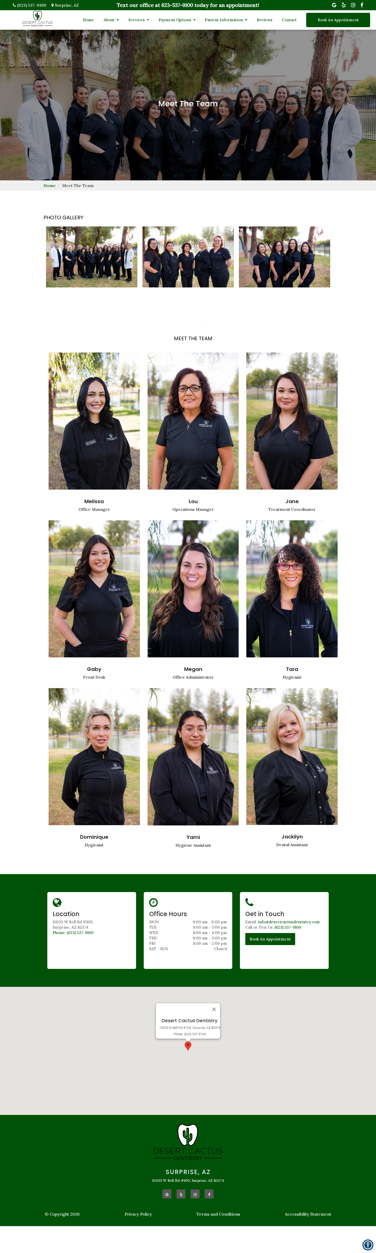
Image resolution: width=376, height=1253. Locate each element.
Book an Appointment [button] (338, 19)
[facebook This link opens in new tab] (209, 1193)
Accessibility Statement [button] (308, 1214)
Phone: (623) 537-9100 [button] (73, 932)
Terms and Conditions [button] (218, 1214)
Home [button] (88, 19)
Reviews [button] (264, 19)
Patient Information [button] (224, 19)
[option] (188, 257)
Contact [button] (289, 19)
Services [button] (137, 19)
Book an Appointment (270, 939)
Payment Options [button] (175, 19)
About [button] (110, 19)
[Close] (214, 1009)
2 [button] (186, 325)
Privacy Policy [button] (138, 1214)
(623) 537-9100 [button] (287, 927)
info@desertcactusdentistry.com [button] (289, 921)
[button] (188, 1046)
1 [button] (179, 325)
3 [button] (194, 325)
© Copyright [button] (62, 1214)
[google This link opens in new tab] (166, 1193)
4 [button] (202, 325)
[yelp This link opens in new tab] (180, 1193)
